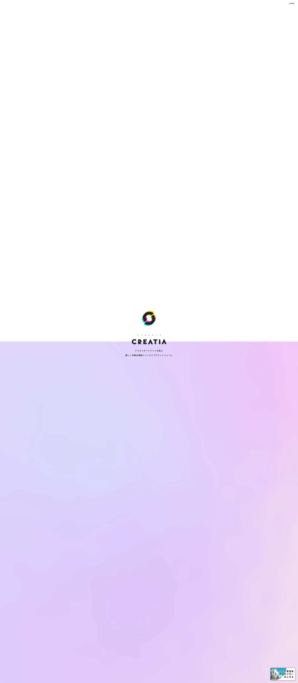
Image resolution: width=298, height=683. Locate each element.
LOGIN (291, 3)
